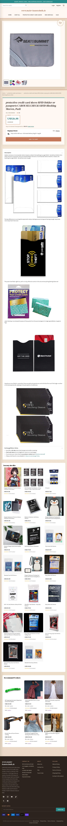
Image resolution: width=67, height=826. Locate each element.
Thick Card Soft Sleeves (50, 546)
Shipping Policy (56, 773)
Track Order (40, 773)
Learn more (31, 126)
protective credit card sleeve (32, 15)
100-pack (47, 488)
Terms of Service (56, 770)
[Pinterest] (7, 800)
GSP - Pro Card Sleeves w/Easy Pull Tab (13, 604)
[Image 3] (18, 82)
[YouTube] (11, 796)
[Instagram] (7, 796)
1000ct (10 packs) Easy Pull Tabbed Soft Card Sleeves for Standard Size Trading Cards (12, 634)
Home (10, 15)
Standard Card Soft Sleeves (10, 575)
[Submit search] (26, 5)
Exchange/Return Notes (11, 448)
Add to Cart (33, 139)
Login (53, 5)
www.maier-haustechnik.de (33, 10)
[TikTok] (15, 796)
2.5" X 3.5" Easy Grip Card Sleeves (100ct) (52, 634)
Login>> (9, 710)
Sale (57, 15)
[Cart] (63, 5)
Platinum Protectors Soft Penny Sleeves (32, 518)
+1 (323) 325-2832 (27, 770)
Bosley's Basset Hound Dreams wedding (12, 734)
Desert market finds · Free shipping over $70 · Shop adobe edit (33, 1)
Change (58, 131)
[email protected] (40, 454)
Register (58, 5)
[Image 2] (12, 82)
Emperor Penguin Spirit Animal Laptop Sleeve (12, 547)
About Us (39, 764)
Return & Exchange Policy (33, 456)
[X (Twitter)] (3, 800)
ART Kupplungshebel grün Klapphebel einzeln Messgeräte (13, 701)
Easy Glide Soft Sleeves (50, 575)
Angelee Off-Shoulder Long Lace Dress (52, 734)
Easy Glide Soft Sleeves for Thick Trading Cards (32, 634)
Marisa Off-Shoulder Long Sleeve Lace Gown (52, 701)
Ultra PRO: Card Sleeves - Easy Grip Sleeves (32, 605)
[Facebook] (3, 796)
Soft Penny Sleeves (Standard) (31, 546)
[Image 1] (6, 82)
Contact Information (58, 776)
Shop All (17, 15)
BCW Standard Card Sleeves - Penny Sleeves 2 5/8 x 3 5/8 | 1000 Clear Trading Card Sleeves (33, 488)
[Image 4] (24, 82)
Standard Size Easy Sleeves (31, 662)
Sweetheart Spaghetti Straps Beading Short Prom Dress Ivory (32, 734)
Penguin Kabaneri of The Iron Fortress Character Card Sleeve (12, 488)
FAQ (38, 770)
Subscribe (60, 809)
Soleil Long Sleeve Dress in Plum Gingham (32, 701)
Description (7, 152)
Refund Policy (56, 764)
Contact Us (40, 767)
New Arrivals (49, 15)
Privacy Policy (56, 767)
